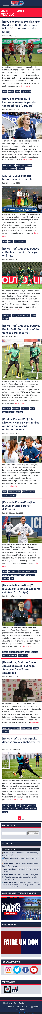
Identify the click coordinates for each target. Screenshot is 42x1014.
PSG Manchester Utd (28, 808)
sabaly (35, 728)
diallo (5, 92)
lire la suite (25, 86)
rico (12, 578)
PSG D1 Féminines (9, 169)
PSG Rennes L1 (20, 241)
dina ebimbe (12, 572)
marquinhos (15, 808)
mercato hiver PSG (9, 655)
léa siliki (12, 412)
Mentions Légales (9, 1003)
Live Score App (29, 1013)
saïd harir (21, 169)
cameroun (15, 409)
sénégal (6, 319)
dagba (5, 652)
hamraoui (31, 492)
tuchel (5, 812)
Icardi (28, 572)
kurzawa (6, 575)
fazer (24, 492)
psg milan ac (26, 92)
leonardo (14, 575)
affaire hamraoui (9, 165)
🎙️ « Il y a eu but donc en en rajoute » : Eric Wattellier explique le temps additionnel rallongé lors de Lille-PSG (21, 877)
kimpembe (32, 805)
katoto (29, 165)
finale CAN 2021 (23, 315)
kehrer (17, 92)
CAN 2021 (25, 409)
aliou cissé (6, 728)
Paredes (6, 578)
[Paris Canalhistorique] (8, 989)
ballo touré (7, 315)
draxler (10, 92)
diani (23, 165)
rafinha (20, 655)
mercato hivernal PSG (27, 575)
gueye (10, 241)
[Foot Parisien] (15, 989)
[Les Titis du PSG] (17, 3)
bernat (12, 805)
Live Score (19, 1013)
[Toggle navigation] (6, 3)
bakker (5, 805)
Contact (22, 1003)
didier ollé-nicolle (14, 492)
